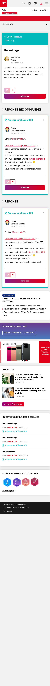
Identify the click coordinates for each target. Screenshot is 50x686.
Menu (47, 3)
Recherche (24, 3)
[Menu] (47, 3)
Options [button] (45, 24)
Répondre (25, 96)
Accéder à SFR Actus (13, 404)
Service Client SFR (37, 159)
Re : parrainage (9, 438)
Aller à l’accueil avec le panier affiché (30, 3)
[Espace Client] (41, 3)
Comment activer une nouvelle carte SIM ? (23, 305)
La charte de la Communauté (14, 504)
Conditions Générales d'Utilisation (16, 508)
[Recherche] (24, 3)
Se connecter (9, 13)
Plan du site (7, 511)
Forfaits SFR (8, 24)
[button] (7, 90)
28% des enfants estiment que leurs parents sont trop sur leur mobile (30, 390)
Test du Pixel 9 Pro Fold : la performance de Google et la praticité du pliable (29, 377)
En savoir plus (8, 491)
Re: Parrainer (8, 452)
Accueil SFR (3, 3)
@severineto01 (18, 139)
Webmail (35, 3)
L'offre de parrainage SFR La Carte (20, 146)
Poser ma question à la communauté (19, 333)
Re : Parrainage (9, 424)
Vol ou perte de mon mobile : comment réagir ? (25, 309)
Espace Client (41, 3)
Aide (4, 10)
